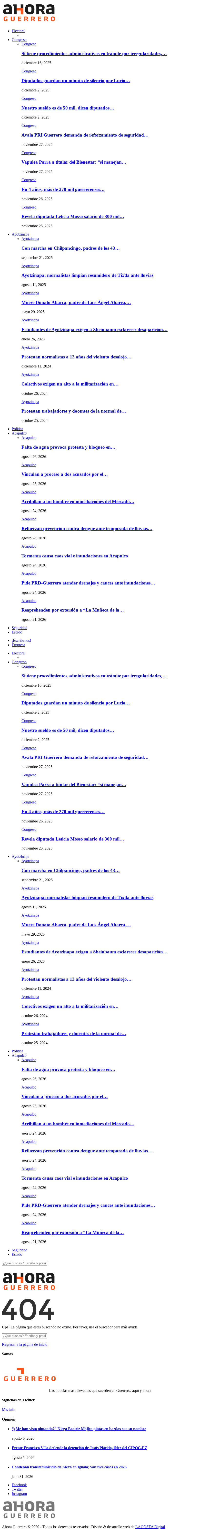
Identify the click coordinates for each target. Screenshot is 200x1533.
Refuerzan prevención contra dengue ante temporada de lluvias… (86, 528)
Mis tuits (8, 1409)
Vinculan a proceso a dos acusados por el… (64, 474)
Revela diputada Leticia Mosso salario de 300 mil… (72, 216)
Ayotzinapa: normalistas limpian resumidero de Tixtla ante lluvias (87, 275)
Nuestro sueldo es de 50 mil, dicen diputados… (67, 107)
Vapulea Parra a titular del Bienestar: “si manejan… (73, 162)
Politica (17, 429)
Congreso (19, 40)
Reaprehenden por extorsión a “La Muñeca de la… (72, 610)
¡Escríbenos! (21, 640)
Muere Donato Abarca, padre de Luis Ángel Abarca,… (76, 302)
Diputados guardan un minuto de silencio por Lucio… (75, 80)
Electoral (18, 31)
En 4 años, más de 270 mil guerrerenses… (63, 189)
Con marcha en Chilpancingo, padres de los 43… (70, 248)
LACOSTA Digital (150, 1527)
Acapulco (19, 433)
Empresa (18, 645)
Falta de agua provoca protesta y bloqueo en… (68, 447)
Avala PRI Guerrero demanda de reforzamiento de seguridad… (85, 135)
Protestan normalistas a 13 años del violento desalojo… (76, 356)
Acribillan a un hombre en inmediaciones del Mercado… (77, 501)
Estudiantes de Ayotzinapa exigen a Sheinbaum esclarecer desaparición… (94, 329)
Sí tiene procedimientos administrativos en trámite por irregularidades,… (94, 53)
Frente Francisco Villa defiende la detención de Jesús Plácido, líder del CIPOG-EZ (79, 1448)
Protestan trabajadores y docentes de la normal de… (73, 411)
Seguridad (19, 628)
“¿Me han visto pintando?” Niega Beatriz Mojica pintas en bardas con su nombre (79, 1429)
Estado (17, 632)
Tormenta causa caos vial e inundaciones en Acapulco (74, 555)
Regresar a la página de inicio (24, 1344)
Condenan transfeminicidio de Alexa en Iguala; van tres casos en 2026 (69, 1467)
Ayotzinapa (20, 234)
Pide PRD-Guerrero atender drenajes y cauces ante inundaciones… (88, 582)
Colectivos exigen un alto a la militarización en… (70, 383)
